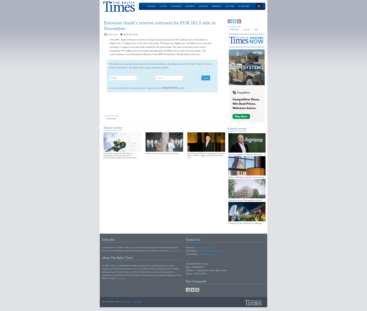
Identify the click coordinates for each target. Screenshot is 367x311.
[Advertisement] (165, 105)
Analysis (203, 6)
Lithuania (176, 6)
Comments (111, 118)
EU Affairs (244, 6)
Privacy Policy (137, 302)
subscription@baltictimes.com (210, 251)
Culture (229, 6)
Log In (205, 78)
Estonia (152, 6)
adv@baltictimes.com (206, 254)
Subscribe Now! (174, 250)
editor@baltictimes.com (204, 247)
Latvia (163, 6)
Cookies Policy (126, 302)
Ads (256, 29)
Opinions (216, 6)
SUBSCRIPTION (170, 88)
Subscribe (234, 29)
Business (190, 6)
